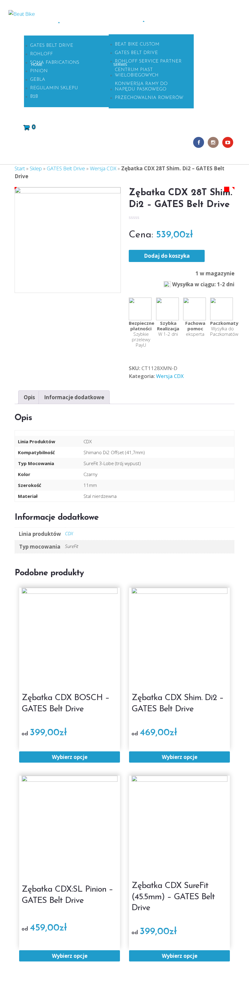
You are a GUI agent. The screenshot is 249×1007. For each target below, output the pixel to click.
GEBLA (37, 79)
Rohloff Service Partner (148, 61)
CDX (69, 533)
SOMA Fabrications (54, 62)
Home (37, 64)
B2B (34, 96)
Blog (222, 64)
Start (20, 168)
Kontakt (43, 112)
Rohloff (41, 54)
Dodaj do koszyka (167, 255)
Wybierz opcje (69, 757)
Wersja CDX (103, 168)
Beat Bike (136, 990)
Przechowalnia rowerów (149, 98)
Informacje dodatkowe (74, 397)
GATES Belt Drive (51, 45)
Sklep (52, 26)
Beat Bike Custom (137, 44)
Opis (29, 397)
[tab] (29, 397)
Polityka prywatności (99, 996)
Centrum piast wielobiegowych (137, 73)
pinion (39, 71)
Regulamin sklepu (54, 88)
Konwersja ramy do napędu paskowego (141, 87)
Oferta (138, 25)
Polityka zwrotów (64, 991)
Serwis (120, 64)
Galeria (205, 64)
